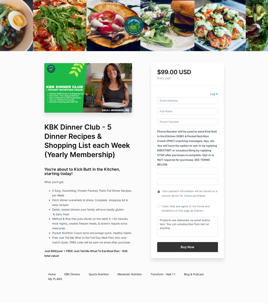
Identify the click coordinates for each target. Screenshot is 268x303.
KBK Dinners (72, 274)
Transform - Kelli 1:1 (162, 274)
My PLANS (55, 279)
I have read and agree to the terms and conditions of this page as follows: (185, 208)
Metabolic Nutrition (130, 274)
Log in (214, 94)
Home (52, 274)
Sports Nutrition (99, 274)
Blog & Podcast (194, 274)
